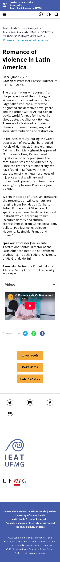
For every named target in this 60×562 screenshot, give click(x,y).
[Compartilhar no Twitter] (25, 333)
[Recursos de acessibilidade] (40, 14)
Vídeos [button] (10, 284)
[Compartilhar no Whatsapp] (33, 333)
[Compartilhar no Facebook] (42, 333)
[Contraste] (48, 14)
